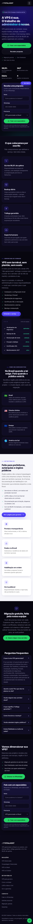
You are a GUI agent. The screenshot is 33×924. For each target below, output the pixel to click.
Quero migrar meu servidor (17, 638)
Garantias (4, 907)
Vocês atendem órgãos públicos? (15, 722)
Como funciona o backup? (12, 716)
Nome (5, 94)
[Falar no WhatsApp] (29, 920)
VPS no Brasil (6, 867)
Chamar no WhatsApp (14, 776)
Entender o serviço (10, 314)
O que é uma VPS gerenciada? (14, 658)
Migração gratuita (7, 904)
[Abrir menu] (29, 3)
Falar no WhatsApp (7, 897)
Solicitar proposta (7, 900)
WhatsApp (7, 103)
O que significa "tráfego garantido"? (11, 708)
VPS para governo (7, 879)
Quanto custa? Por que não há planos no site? (14, 690)
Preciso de (7, 111)
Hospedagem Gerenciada (9, 864)
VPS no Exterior (6, 870)
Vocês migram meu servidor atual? (13, 699)
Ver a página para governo (12, 515)
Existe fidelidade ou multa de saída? (13, 730)
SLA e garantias (6, 889)
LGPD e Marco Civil (7, 885)
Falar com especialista (18, 45)
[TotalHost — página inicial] (8, 3)
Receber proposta (16, 51)
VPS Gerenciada (6, 861)
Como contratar (6, 882)
